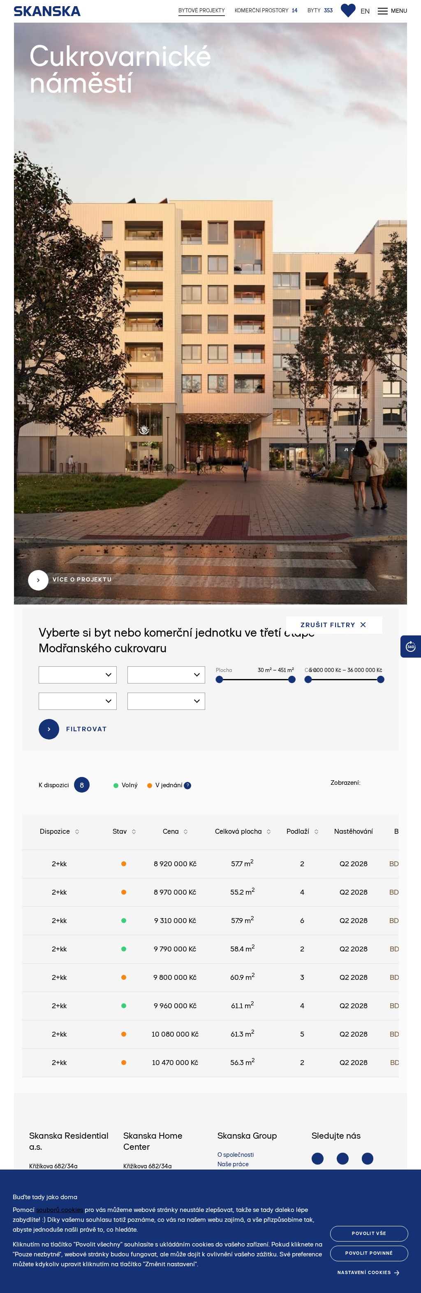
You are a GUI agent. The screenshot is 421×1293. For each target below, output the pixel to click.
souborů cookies (59, 1210)
